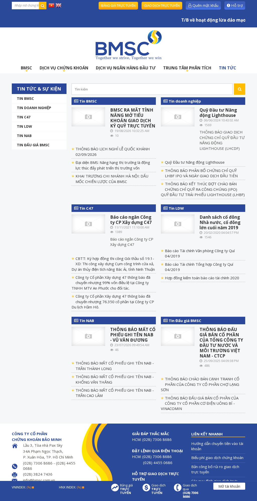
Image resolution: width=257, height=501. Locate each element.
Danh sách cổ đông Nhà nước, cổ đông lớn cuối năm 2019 (220, 222)
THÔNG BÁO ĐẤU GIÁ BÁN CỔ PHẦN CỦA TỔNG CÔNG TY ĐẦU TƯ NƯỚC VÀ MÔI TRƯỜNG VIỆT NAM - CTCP (221, 343)
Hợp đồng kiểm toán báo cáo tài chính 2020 (202, 277)
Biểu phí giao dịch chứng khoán (217, 457)
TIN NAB (24, 135)
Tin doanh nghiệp (34, 107)
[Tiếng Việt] (51, 5)
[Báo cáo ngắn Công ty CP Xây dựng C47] (88, 223)
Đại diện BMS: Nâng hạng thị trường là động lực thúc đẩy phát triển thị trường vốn (113, 165)
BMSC (26, 69)
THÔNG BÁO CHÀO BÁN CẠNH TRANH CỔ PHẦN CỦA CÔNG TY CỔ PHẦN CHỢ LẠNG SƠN (200, 384)
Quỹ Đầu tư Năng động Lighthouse (218, 112)
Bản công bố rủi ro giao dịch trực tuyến (215, 469)
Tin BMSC (25, 98)
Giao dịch (158, 489)
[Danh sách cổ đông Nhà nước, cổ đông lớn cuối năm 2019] (178, 223)
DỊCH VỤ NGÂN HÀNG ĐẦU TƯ (126, 68)
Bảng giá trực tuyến (118, 5)
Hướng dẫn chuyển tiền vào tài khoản (217, 446)
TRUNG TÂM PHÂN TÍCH (187, 69)
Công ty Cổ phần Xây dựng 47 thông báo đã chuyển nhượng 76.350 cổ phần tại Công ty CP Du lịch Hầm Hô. (113, 301)
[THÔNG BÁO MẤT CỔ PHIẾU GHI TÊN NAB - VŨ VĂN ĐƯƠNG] (88, 335)
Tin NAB (86, 320)
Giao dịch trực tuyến (162, 5)
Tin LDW (24, 126)
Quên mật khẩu (204, 5)
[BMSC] (128, 45)
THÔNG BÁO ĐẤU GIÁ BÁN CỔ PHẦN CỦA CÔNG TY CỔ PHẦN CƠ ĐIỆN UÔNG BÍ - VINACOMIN (199, 403)
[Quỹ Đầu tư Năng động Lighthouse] (178, 116)
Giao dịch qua (190, 490)
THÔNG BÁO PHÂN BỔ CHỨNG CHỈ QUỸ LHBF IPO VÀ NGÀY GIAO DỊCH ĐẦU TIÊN (201, 173)
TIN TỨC (227, 68)
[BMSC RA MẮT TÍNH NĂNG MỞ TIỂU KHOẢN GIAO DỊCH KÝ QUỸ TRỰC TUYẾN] (88, 116)
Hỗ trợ (236, 5)
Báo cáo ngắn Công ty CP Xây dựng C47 (131, 219)
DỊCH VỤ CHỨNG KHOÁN (64, 69)
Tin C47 (23, 117)
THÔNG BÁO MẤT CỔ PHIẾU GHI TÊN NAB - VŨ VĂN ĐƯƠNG (133, 335)
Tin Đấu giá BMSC (33, 145)
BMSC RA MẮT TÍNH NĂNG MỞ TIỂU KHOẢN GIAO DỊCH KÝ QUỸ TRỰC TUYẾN (132, 118)
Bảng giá (126, 489)
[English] (58, 5)
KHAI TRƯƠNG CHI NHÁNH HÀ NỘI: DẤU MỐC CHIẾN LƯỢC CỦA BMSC (112, 178)
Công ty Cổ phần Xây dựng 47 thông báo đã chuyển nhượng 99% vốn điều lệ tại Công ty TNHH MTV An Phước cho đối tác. (111, 283)
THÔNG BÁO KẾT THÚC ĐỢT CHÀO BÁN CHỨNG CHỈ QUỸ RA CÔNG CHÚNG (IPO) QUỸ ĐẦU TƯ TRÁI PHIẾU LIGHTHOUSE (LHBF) (203, 189)
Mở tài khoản (229, 486)
